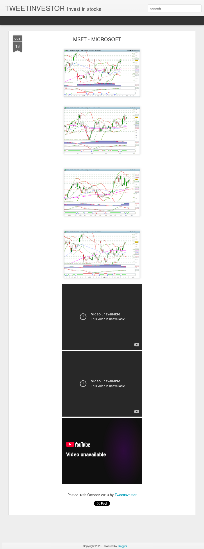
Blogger (122, 546)
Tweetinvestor (126, 494)
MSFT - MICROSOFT (97, 39)
